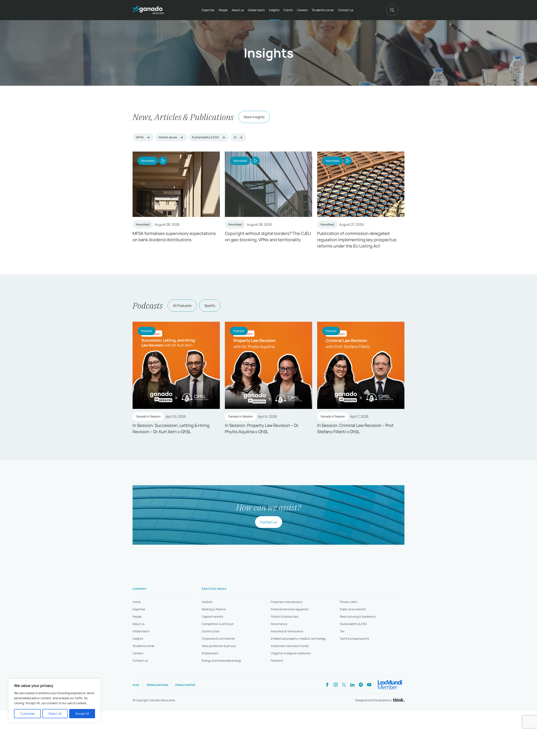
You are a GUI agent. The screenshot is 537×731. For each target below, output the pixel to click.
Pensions (277, 660)
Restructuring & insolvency (358, 616)
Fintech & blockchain (284, 616)
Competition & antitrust (218, 624)
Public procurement (353, 609)
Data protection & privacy (219, 646)
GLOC (136, 685)
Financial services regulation (290, 609)
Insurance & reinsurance (287, 631)
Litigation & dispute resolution (291, 653)
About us (238, 10)
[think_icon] (398, 700)
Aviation (207, 602)
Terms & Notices (157, 685)
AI (235, 137)
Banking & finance (214, 609)
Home (137, 602)
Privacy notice (185, 685)
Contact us (345, 10)
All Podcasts (182, 305)
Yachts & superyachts (354, 638)
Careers (302, 10)
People (223, 10)
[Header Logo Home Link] (148, 10)
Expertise (208, 10)
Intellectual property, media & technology (298, 638)
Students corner (323, 10)
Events (288, 10)
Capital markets (212, 616)
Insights (274, 10)
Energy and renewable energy (221, 660)
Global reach (256, 10)
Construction (211, 631)
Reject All (55, 713)
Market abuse (168, 137)
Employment (210, 653)
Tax (342, 631)
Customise (27, 713)
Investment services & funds (290, 646)
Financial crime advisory (286, 602)
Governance (279, 624)
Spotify (209, 305)
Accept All (82, 713)
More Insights (254, 117)
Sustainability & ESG (206, 137)
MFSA (140, 137)
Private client (348, 602)
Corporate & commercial (218, 638)
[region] (54, 701)
